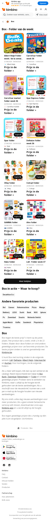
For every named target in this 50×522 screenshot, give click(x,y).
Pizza (34, 307)
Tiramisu (6, 327)
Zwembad (12, 317)
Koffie (18, 322)
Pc (4, 317)
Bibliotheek (22, 376)
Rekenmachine (23, 307)
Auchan (8, 363)
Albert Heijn (27, 360)
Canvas (11, 307)
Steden (4, 484)
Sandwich (27, 322)
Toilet (33, 376)
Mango (42, 307)
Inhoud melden (8, 481)
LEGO (14, 312)
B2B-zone (6, 500)
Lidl (11, 360)
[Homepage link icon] (18, 428)
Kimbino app (7, 408)
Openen (43, 3)
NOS (36, 312)
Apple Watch (8, 322)
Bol (4, 307)
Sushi (22, 312)
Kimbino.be (7, 352)
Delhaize (17, 360)
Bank (29, 312)
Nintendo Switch (34, 317)
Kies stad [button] (43, 15)
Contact (5, 477)
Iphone (43, 312)
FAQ (3, 474)
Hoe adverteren (8, 497)
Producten (6, 487)
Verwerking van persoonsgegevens (25, 518)
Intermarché (40, 360)
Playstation (38, 322)
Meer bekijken (25, 281)
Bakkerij (6, 312)
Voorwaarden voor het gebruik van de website (25, 515)
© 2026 (25, 509)
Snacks (22, 317)
